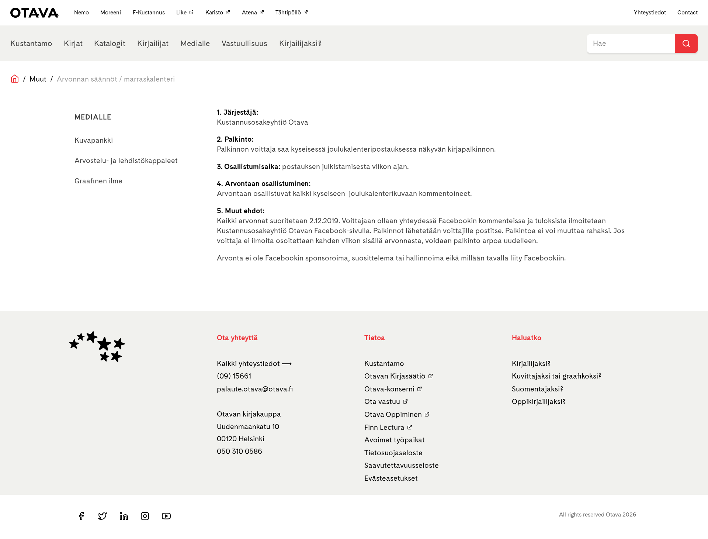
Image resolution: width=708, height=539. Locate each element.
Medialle (195, 43)
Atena (249, 12)
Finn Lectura (384, 427)
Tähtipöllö (288, 12)
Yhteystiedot (650, 12)
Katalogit (109, 43)
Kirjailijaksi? (300, 43)
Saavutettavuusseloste (401, 465)
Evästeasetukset (391, 478)
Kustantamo (31, 43)
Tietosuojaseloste (393, 452)
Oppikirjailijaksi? (539, 401)
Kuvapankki (93, 140)
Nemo (82, 12)
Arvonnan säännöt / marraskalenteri (116, 79)
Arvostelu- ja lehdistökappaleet (126, 160)
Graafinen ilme (98, 180)
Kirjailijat (153, 43)
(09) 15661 (234, 376)
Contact (687, 12)
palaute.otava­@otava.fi (255, 388)
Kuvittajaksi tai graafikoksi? (557, 376)
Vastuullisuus (244, 43)
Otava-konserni (389, 388)
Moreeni (111, 12)
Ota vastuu (382, 401)
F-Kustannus (149, 12)
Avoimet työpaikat (394, 439)
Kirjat (73, 43)
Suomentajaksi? (537, 388)
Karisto (214, 12)
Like (181, 12)
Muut (38, 79)
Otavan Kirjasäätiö (395, 376)
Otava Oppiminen (393, 414)
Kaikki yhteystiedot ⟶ (254, 363)
